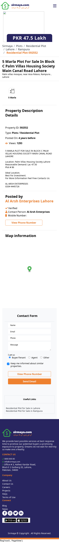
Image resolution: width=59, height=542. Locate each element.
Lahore (10, 49)
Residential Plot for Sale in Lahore (23, 408)
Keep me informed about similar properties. (27, 365)
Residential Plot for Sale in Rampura (24, 410)
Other (46, 357)
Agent (34, 357)
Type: (8, 132)
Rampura (24, 49)
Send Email (29, 381)
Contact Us (7, 483)
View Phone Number (23, 222)
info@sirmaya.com (12, 461)
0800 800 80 (9, 459)
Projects (6, 490)
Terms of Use (8, 497)
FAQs (4, 493)
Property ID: (12, 127)
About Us (6, 480)
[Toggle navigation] (55, 6)
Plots (19, 46)
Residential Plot (36, 46)
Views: (12, 143)
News (5, 509)
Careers (6, 487)
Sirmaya (7, 46)
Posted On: (11, 138)
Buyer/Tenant (19, 357)
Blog (4, 505)
